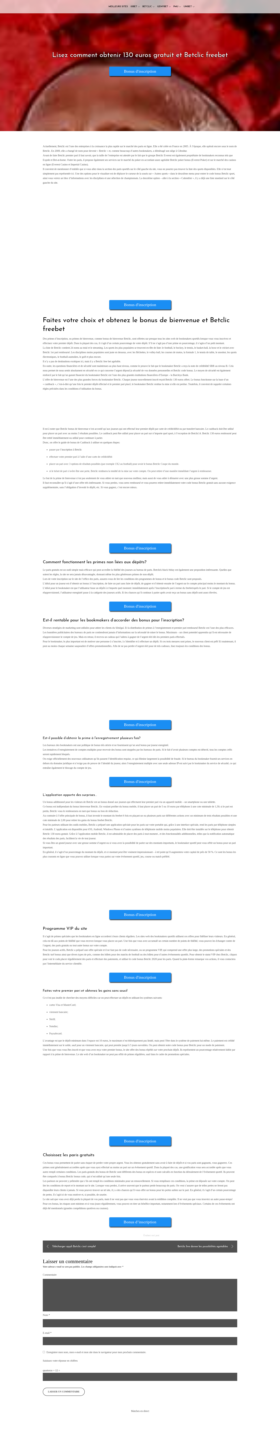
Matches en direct (140, 1411)
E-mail (47, 1333)
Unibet (188, 6)
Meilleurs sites (118, 6)
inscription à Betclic (72, 449)
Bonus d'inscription (140, 71)
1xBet (133, 6)
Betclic (147, 6)
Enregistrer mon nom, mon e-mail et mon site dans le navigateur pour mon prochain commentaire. (96, 1352)
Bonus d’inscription (140, 1222)
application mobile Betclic (92, 833)
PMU (175, 6)
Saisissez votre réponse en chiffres (60, 1360)
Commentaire (50, 1274)
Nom (46, 1315)
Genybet (162, 6)
